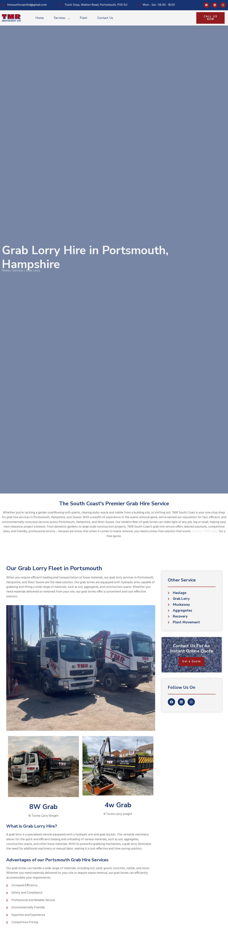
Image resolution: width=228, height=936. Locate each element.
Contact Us (105, 18)
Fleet (83, 18)
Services (59, 18)
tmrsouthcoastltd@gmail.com (27, 5)
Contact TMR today (205, 531)
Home (39, 18)
